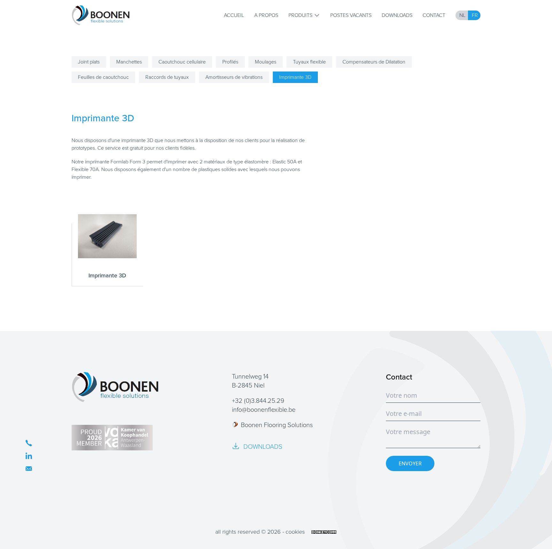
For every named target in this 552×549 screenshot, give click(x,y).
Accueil (234, 15)
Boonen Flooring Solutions (277, 424)
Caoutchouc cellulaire (182, 61)
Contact (434, 15)
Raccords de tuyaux (167, 77)
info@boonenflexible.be (263, 409)
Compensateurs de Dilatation (373, 61)
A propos (266, 15)
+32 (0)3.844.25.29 (258, 400)
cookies (295, 532)
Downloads (397, 15)
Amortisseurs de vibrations (234, 77)
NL (462, 15)
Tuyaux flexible (309, 61)
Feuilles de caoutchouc (103, 77)
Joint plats (89, 61)
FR (475, 15)
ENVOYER (410, 463)
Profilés (230, 61)
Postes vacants (351, 15)
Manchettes (129, 61)
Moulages (265, 61)
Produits (300, 15)
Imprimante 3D (295, 77)
